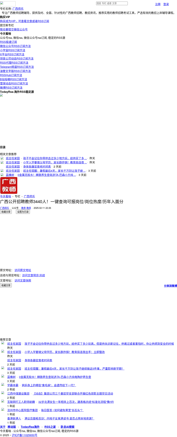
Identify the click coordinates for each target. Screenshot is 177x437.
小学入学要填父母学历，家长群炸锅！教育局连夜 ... (55, 162)
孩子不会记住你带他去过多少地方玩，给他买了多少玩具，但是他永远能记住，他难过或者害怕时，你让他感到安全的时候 (99, 344)
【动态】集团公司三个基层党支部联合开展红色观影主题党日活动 (73, 393)
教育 (23, 207)
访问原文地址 (23, 270)
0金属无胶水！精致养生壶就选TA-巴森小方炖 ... (47, 175)
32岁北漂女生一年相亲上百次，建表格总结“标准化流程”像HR (76, 402)
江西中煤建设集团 (18, 393)
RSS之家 (50, 427)
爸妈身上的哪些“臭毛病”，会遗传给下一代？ (49, 385)
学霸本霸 (12, 385)
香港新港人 (14, 418)
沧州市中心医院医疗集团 (22, 410)
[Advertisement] (88, 120)
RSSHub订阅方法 (11, 75)
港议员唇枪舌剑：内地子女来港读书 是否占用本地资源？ (59, 418)
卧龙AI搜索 (67, 427)
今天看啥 (5, 196)
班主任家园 (13, 158)
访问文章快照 (23, 280)
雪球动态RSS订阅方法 (14, 83)
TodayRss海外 (30, 427)
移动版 (12, 427)
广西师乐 (18, 9)
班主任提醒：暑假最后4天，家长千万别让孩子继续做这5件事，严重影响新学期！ (74, 369)
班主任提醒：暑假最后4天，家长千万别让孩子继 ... (54, 171)
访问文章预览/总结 (33, 275)
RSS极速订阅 (8, 42)
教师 (28, 207)
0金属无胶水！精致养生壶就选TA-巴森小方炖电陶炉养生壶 (55, 377)
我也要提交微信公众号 (14, 29)
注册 (158, 4)
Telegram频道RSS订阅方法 (17, 67)
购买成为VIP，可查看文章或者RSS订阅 (24, 21)
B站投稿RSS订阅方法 (13, 79)
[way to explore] (8, 5)
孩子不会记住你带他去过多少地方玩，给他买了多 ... (55, 158)
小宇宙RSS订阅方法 (12, 50)
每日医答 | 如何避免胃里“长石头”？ (62, 410)
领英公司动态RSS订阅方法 (17, 58)
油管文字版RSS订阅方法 (15, 71)
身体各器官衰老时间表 (37, 166)
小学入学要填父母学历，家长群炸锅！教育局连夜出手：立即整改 (65, 352)
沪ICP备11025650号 (24, 435)
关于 (3, 427)
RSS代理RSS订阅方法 (14, 63)
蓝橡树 (10, 175)
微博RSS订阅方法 (11, 88)
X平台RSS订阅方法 (12, 54)
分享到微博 (170, 286)
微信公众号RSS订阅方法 (15, 46)
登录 (166, 4)
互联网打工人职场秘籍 (21, 402)
